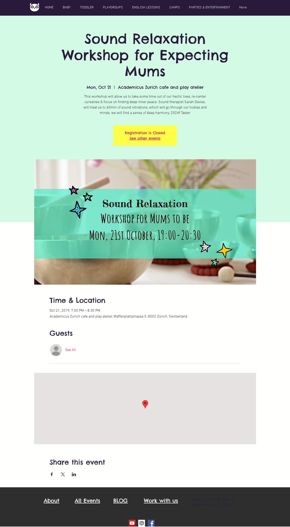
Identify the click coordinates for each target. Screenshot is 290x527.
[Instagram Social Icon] (141, 523)
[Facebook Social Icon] (151, 523)
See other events (145, 138)
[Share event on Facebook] (52, 474)
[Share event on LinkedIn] (74, 474)
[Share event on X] (63, 474)
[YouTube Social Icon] (132, 523)
